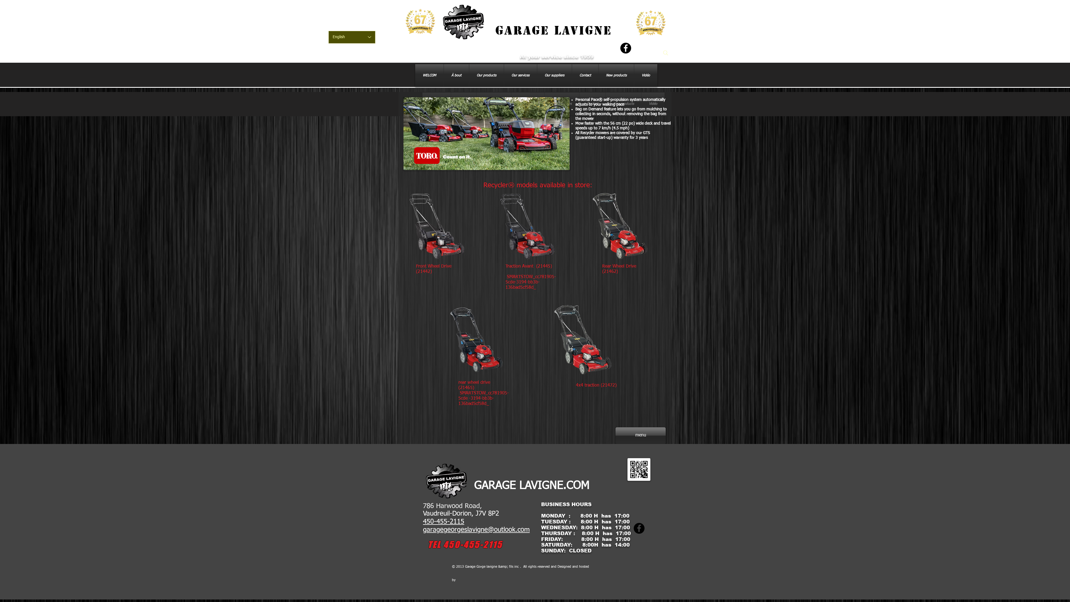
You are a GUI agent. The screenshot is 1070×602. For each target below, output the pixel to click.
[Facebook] (625, 48)
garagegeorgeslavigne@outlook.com (476, 529)
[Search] (666, 53)
